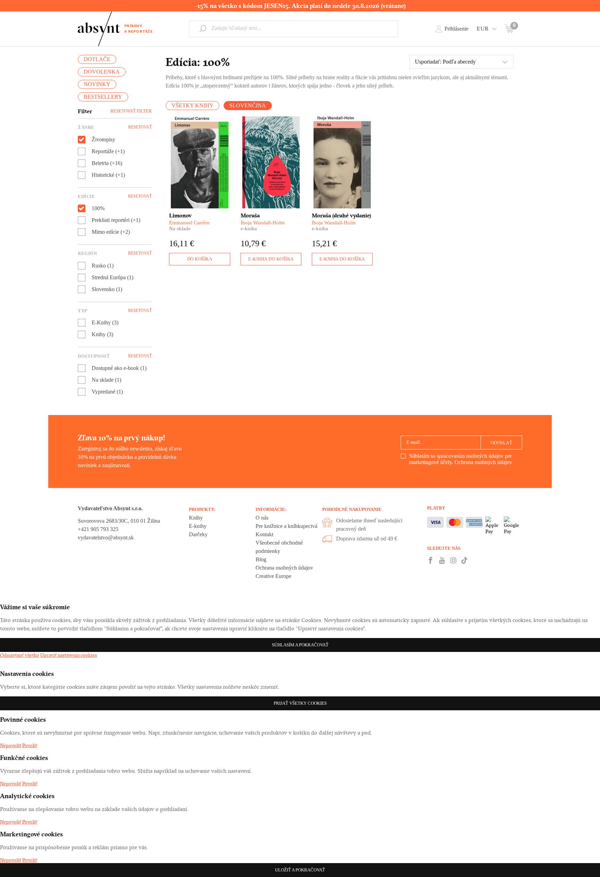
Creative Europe (273, 576)
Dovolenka (102, 72)
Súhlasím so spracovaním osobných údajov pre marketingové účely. (460, 459)
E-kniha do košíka (271, 259)
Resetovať (140, 127)
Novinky (97, 84)
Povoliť (29, 745)
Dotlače (97, 59)
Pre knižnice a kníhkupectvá (286, 526)
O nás (262, 518)
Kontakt (264, 534)
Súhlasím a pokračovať (300, 644)
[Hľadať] (202, 28)
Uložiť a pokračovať (300, 869)
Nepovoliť (10, 745)
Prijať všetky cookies (300, 703)
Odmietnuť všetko (19, 655)
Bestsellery (103, 97)
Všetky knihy (193, 105)
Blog (261, 559)
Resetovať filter (131, 111)
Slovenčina (248, 105)
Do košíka (199, 259)
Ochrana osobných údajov (483, 462)
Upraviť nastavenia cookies (68, 655)
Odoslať (501, 442)
